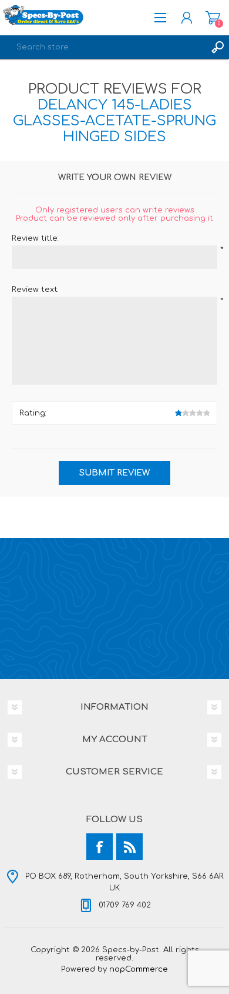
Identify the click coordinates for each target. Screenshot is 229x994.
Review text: (35, 289)
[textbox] (103, 47)
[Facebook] (99, 846)
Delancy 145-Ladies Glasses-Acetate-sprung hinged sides (114, 121)
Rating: (32, 413)
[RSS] (129, 846)
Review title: (35, 238)
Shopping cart (213, 18)
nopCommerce (138, 969)
